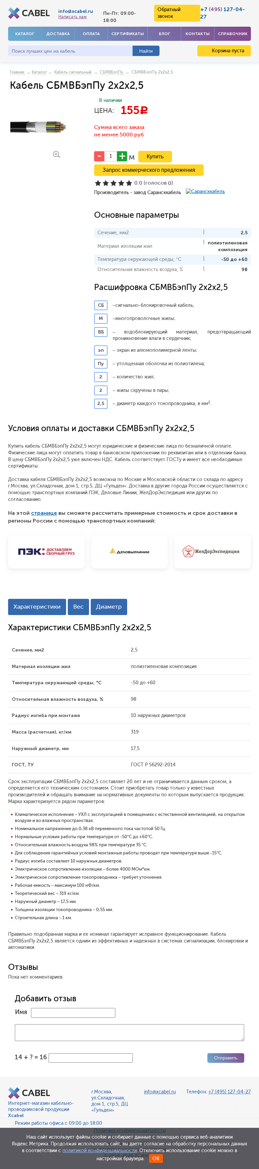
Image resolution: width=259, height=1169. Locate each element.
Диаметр (109, 606)
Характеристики (37, 606)
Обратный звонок (168, 13)
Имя (21, 1012)
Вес (78, 606)
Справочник (233, 33)
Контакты (197, 33)
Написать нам (72, 17)
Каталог (24, 33)
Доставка (58, 33)
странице (44, 513)
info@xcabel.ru (75, 11)
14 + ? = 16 (31, 1057)
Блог (164, 33)
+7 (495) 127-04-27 (229, 1092)
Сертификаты (127, 33)
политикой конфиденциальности (99, 1150)
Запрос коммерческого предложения (149, 170)
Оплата (91, 33)
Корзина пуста (227, 51)
